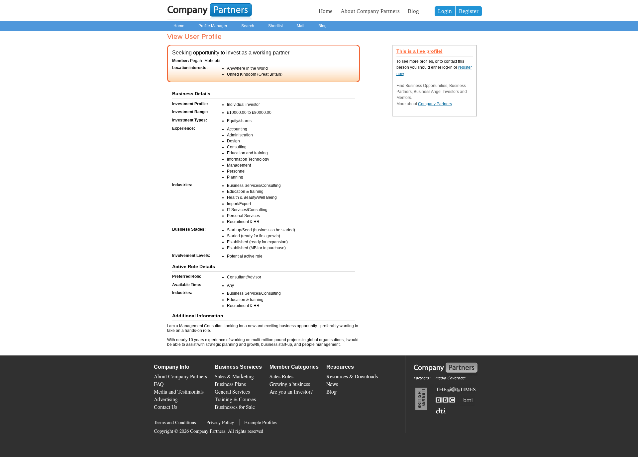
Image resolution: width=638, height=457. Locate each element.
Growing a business (289, 383)
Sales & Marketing (234, 376)
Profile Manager (212, 26)
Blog (413, 11)
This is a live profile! (419, 51)
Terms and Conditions (175, 422)
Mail (300, 26)
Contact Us (165, 406)
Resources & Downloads (352, 376)
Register (468, 11)
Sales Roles (281, 376)
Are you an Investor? (291, 391)
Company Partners (435, 104)
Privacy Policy (220, 422)
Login (445, 11)
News (332, 383)
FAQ (158, 383)
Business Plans (230, 383)
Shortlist (275, 26)
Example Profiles (260, 422)
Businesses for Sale (235, 406)
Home (326, 11)
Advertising (166, 399)
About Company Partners (370, 11)
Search (247, 26)
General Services (232, 391)
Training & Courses (235, 399)
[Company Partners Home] (209, 18)
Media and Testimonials (179, 391)
